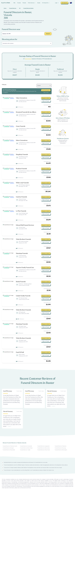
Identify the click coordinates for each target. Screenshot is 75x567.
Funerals (19, 2)
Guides (38, 2)
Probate (24, 2)
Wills (14, 2)
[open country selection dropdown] (71, 3)
